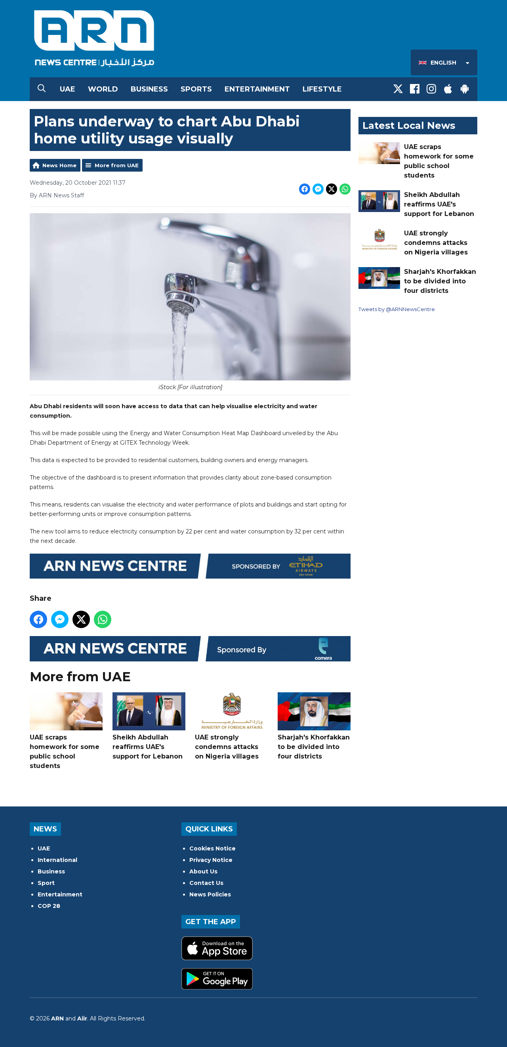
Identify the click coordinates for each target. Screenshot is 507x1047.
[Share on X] (331, 189)
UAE (67, 89)
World (103, 89)
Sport (46, 883)
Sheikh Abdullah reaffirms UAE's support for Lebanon (147, 747)
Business (149, 89)
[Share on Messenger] (318, 189)
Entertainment (257, 89)
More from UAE (117, 165)
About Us (203, 871)
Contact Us (206, 883)
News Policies (210, 894)
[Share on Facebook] (304, 189)
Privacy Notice (211, 860)
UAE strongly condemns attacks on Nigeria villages (227, 747)
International (57, 860)
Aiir (82, 1018)
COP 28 (49, 905)
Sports (196, 89)
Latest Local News (408, 125)
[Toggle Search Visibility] (41, 89)
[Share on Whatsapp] (345, 189)
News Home (59, 165)
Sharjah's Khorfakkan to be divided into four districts (314, 747)
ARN (57, 1018)
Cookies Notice (212, 848)
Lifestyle (322, 89)
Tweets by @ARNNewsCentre (396, 309)
